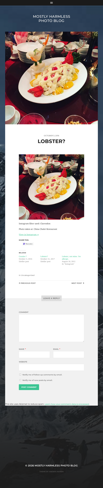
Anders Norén (56, 472)
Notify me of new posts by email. (37, 380)
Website (23, 362)
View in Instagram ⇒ (29, 234)
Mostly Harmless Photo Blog (51, 18)
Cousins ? (23, 256)
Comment (23, 312)
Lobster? (44, 256)
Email (56, 349)
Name (22, 349)
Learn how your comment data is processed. (67, 404)
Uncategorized (28, 275)
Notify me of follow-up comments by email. (42, 375)
